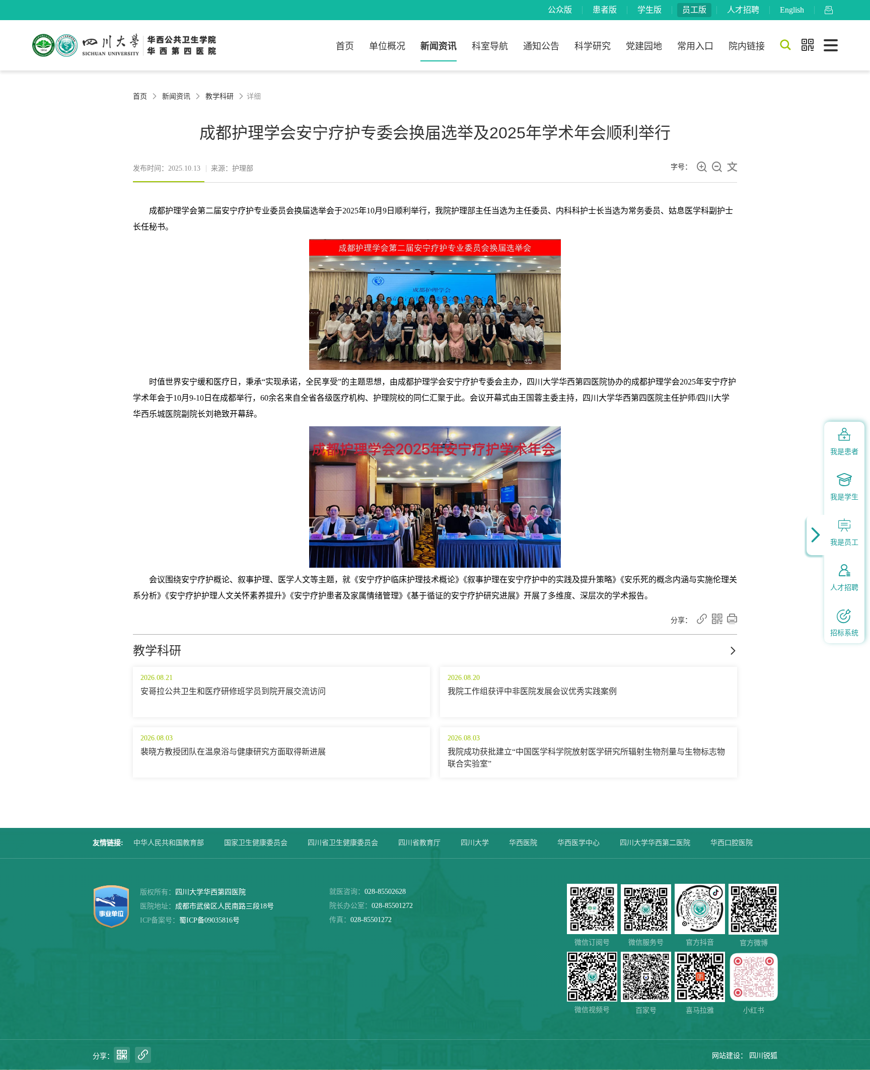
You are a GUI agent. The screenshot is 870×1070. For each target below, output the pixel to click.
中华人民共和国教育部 (168, 843)
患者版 (605, 10)
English (792, 10)
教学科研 (219, 96)
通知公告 (541, 46)
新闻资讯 (438, 46)
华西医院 (523, 843)
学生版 (649, 10)
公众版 (560, 10)
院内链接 (747, 46)
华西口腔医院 (731, 843)
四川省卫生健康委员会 (343, 843)
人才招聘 (743, 10)
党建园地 (644, 46)
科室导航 (490, 46)
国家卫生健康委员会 (255, 843)
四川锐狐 (763, 1055)
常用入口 (695, 46)
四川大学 (475, 843)
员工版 (694, 10)
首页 (345, 46)
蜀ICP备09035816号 (209, 920)
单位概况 (387, 46)
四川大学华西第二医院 (655, 843)
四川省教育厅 (419, 843)
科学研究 (592, 46)
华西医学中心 (578, 843)
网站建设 (726, 1055)
